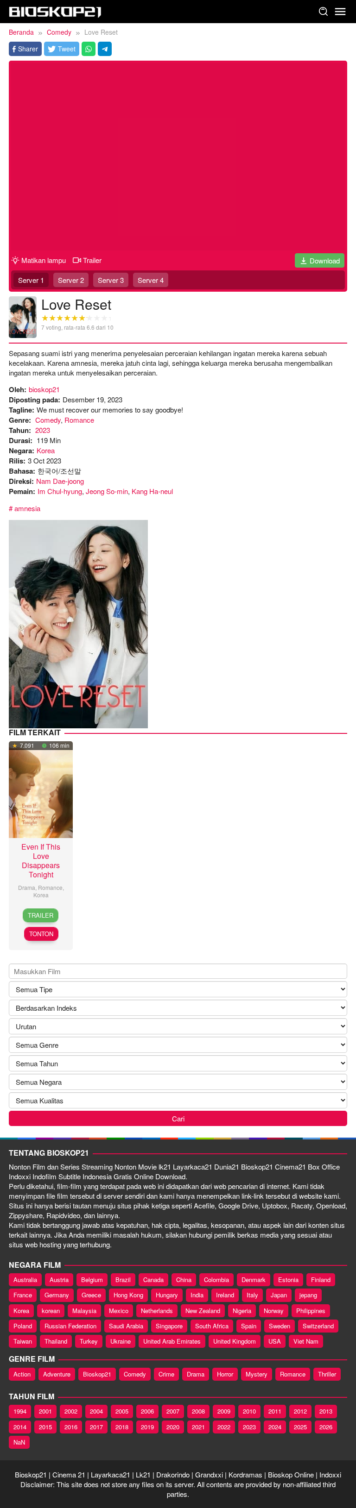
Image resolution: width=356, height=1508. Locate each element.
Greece (91, 1294)
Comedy (48, 420)
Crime (166, 1374)
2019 (147, 1426)
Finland (321, 1279)
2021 (198, 1426)
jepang (308, 1294)
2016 (70, 1426)
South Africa (212, 1325)
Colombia (216, 1279)
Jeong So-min (107, 491)
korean (51, 1310)
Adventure (56, 1374)
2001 (45, 1411)
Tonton (41, 933)
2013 (325, 1411)
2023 (42, 430)
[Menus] (340, 12)
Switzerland (318, 1325)
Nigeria (242, 1310)
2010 (249, 1411)
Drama (26, 887)
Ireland (225, 1294)
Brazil (123, 1279)
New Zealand (202, 1310)
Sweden (279, 1325)
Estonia (288, 1279)
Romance (79, 420)
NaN (19, 1442)
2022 (223, 1426)
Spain (248, 1325)
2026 (325, 1426)
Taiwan (22, 1341)
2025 (300, 1426)
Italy (252, 1294)
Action (22, 1374)
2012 (300, 1411)
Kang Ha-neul (152, 491)
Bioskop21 (97, 1374)
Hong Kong (128, 1294)
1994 (19, 1411)
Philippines (310, 1310)
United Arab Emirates (172, 1341)
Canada (153, 1279)
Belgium (92, 1279)
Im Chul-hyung (60, 491)
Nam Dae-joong (60, 481)
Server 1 (31, 280)
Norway (274, 1310)
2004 (96, 1411)
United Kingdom (234, 1341)
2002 (70, 1411)
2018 (121, 1426)
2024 (274, 1426)
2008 (198, 1411)
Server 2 (71, 280)
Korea (46, 450)
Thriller (327, 1374)
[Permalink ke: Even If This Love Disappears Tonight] (40, 788)
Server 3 (111, 280)
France (22, 1294)
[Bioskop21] (55, 10)
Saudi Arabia (126, 1325)
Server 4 (151, 280)
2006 (147, 1411)
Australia (25, 1279)
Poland (22, 1325)
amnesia (27, 508)
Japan (279, 1294)
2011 (274, 1411)
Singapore (169, 1325)
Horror (225, 1374)
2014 (19, 1426)
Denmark (254, 1279)
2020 (172, 1426)
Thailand (55, 1341)
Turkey (89, 1341)
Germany (56, 1294)
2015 (45, 1426)
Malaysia (84, 1310)
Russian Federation (70, 1325)
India (197, 1294)
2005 (121, 1411)
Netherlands (157, 1310)
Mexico (118, 1310)
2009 (223, 1411)
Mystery (256, 1374)
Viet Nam (305, 1341)
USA (274, 1341)
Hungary (167, 1294)
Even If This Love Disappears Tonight (40, 860)
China (183, 1279)
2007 (172, 1411)
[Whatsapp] (88, 49)
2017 (96, 1426)
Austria (59, 1279)
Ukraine (120, 1341)
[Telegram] (105, 49)
